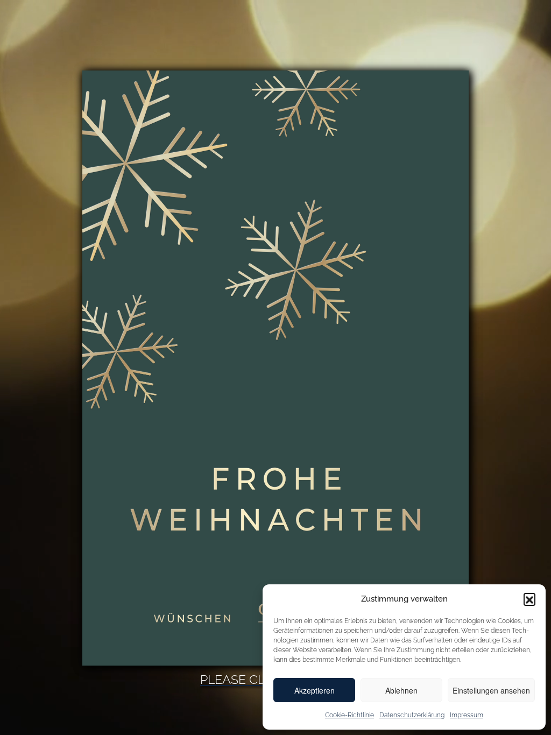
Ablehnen (401, 690)
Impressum (466, 715)
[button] (529, 598)
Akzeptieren (314, 690)
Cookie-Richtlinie (349, 715)
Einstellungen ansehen (491, 690)
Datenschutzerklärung (411, 715)
